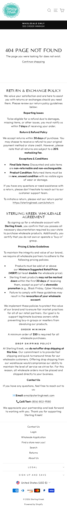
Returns (33, 452)
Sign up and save (33, 475)
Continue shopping (33, 61)
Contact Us (33, 426)
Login (33, 431)
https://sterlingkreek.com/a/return (33, 202)
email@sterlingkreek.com (39, 395)
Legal (33, 467)
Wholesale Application (33, 437)
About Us (33, 458)
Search (33, 447)
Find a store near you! (33, 442)
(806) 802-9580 (41, 401)
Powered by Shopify (33, 504)
